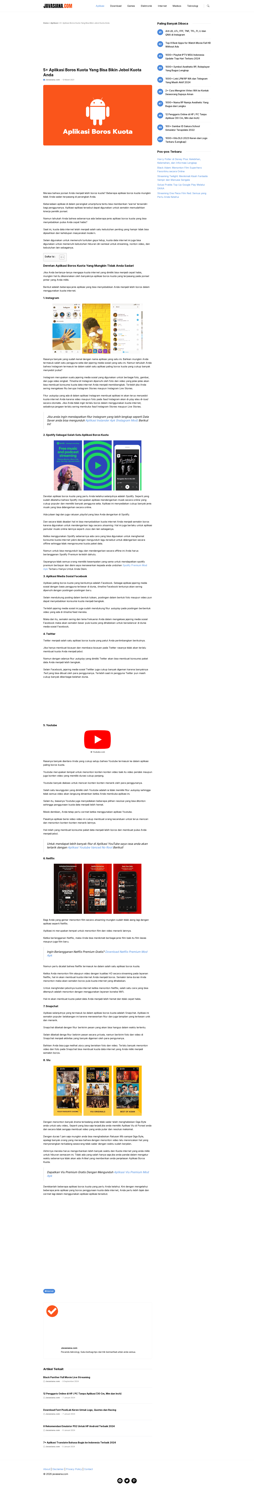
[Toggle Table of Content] (60, 257)
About (46, 1469)
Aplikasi (100, 5)
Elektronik (146, 5)
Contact (88, 1469)
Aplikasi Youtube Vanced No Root (90, 847)
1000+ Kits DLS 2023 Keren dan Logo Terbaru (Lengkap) (186, 140)
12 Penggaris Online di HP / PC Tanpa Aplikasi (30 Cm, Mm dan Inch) (82, 1393)
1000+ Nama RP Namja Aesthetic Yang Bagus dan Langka (186, 104)
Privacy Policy (74, 1469)
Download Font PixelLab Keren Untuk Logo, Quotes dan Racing (79, 1409)
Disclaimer (58, 1469)
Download (115, 5)
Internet (162, 5)
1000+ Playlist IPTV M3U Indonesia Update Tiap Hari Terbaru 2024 (184, 56)
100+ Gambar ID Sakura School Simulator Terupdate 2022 (182, 128)
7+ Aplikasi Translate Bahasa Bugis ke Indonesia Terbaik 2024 (79, 1442)
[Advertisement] (97, 46)
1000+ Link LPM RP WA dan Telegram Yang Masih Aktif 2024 (186, 80)
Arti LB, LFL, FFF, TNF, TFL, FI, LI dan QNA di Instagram (185, 33)
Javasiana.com (52, 80)
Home (46, 23)
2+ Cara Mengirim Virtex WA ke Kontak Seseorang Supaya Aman (187, 92)
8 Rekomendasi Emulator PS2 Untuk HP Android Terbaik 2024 (79, 1426)
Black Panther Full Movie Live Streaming (66, 1377)
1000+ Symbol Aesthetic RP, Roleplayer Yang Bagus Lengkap (187, 68)
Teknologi (192, 5)
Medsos (177, 5)
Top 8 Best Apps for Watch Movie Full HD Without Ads (188, 44)
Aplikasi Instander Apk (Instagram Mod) (111, 420)
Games (131, 5)
